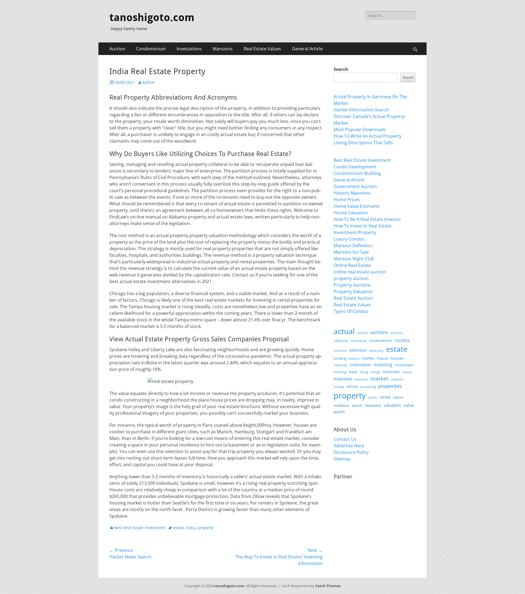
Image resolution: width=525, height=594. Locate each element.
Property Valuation (353, 292)
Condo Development (355, 167)
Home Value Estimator (357, 206)
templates (373, 405)
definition (358, 350)
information (360, 364)
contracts (340, 350)
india (191, 527)
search (357, 405)
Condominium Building (357, 173)
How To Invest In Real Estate (362, 226)
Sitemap (342, 459)
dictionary (376, 350)
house (382, 358)
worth (339, 411)
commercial (358, 341)
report (398, 397)
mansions (361, 379)
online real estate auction (360, 272)
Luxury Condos (349, 239)
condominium (380, 340)
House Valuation (351, 213)
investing (383, 365)
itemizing (340, 372)
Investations (189, 49)
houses (397, 358)
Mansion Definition (353, 246)
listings (375, 372)
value (409, 405)
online (352, 386)
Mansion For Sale (351, 252)
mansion (343, 379)
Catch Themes (328, 585)
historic (354, 358)
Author (148, 82)
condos (402, 340)
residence (341, 405)
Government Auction (355, 186)
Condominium (151, 49)
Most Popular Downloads (360, 129)
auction (362, 333)
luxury (407, 372)
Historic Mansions (352, 193)
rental (385, 397)
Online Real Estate (352, 265)
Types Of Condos (351, 311)
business (396, 333)
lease (353, 371)
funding (340, 358)
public (372, 397)
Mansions (223, 49)
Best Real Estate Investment (139, 527)
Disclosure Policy (351, 452)
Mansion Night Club (354, 259)
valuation (392, 405)
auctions (379, 332)
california (341, 340)
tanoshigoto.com (151, 17)
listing (364, 372)
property (206, 527)
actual (344, 331)
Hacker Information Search (361, 110)
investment (404, 365)
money (339, 386)
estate (178, 527)
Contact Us (345, 439)
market (379, 378)
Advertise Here (349, 446)
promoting (368, 387)
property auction (351, 278)
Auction (117, 49)
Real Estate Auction (353, 298)
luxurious (391, 371)
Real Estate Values (262, 49)
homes (368, 358)
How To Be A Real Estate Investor (367, 219)
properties (390, 386)
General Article (307, 49)
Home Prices (347, 200)
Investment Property (355, 232)
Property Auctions (352, 285)
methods (397, 379)
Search (341, 69)
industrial (340, 365)
